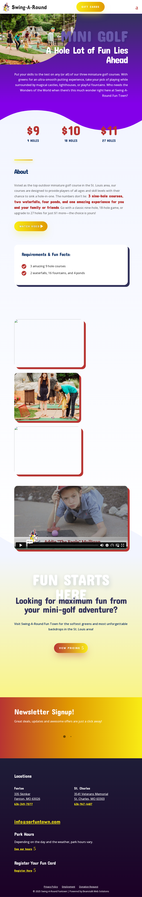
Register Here (23, 870)
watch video (29, 226)
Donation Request (88, 887)
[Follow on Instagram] (79, 671)
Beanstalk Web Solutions (96, 891)
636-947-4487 (83, 804)
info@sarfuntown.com (37, 821)
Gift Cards (90, 6)
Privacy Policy (51, 887)
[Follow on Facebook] (62, 671)
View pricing (69, 648)
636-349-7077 (23, 804)
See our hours (23, 849)
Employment (68, 887)
